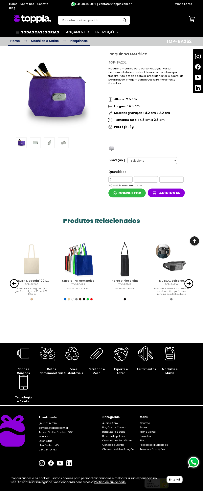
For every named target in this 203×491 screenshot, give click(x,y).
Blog (12, 8)
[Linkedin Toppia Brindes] (69, 464)
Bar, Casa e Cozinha (114, 427)
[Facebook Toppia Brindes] (51, 464)
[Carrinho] (192, 19)
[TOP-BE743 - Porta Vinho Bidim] (125, 259)
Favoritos (173, 202)
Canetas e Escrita (113, 444)
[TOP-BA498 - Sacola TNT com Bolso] (78, 259)
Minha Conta (148, 431)
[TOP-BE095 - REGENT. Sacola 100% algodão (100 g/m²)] (31, 259)
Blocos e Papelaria (113, 436)
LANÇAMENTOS (77, 31)
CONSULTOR (129, 193)
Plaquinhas (79, 41)
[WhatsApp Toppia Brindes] (193, 462)
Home (13, 4)
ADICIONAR (170, 192)
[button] (14, 283)
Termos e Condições (152, 449)
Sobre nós (27, 4)
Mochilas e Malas (45, 41)
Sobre (143, 427)
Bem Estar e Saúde (113, 431)
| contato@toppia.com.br (114, 4)
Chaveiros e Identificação (118, 449)
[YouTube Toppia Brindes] (60, 464)
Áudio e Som (110, 423)
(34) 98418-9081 (85, 4)
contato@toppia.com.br (53, 427)
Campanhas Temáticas (117, 440)
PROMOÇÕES (106, 31)
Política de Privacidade (154, 444)
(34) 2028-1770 (48, 423)
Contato (42, 4)
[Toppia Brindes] (32, 19)
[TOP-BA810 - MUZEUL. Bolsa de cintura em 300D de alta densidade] (171, 259)
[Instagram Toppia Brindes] (42, 464)
